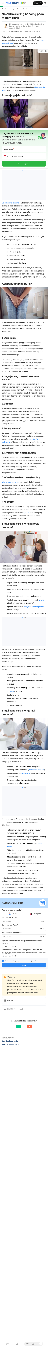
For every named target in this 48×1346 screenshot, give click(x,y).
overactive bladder (36, 770)
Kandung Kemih (22, 9)
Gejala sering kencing (10, 203)
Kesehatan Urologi (8, 9)
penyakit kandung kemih (34, 607)
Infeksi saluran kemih (10, 482)
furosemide (25, 773)
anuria (41, 600)
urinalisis (10, 691)
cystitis (26, 512)
